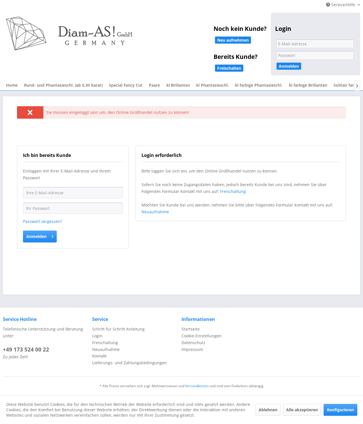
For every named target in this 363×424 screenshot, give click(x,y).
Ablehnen (268, 409)
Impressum (192, 349)
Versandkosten (197, 385)
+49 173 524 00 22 (26, 349)
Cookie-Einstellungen (201, 335)
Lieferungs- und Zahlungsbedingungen (129, 362)
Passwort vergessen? (42, 221)
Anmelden (289, 66)
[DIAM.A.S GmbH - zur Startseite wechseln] (128, 37)
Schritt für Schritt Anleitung (118, 329)
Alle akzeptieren (302, 409)
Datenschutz (193, 342)
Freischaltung (233, 191)
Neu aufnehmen (233, 40)
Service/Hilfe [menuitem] (343, 4)
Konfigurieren (340, 409)
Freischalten (229, 68)
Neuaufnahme (155, 211)
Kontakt (99, 356)
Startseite (191, 329)
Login (97, 335)
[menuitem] (12, 85)
